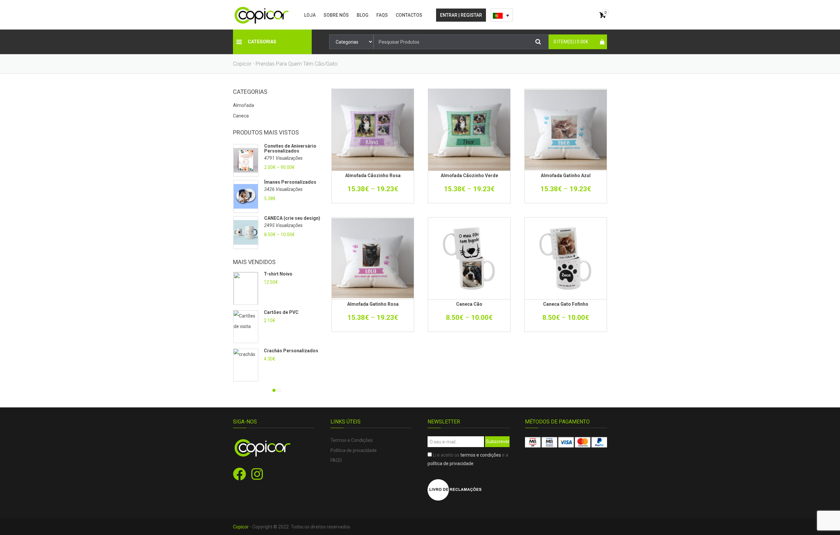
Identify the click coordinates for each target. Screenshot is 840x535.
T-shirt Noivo (278, 274)
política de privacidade (450, 463)
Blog (362, 15)
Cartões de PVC (282, 312)
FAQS (382, 15)
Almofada (243, 105)
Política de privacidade (353, 450)
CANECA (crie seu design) (292, 218)
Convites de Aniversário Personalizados (290, 149)
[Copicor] (261, 14)
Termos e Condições (351, 440)
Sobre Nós (336, 15)
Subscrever (498, 441)
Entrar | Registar (461, 15)
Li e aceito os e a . (468, 459)
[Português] (502, 15)
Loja (310, 15)
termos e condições (480, 455)
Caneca (241, 115)
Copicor (241, 526)
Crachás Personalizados (291, 350)
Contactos (409, 15)
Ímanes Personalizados (290, 182)
